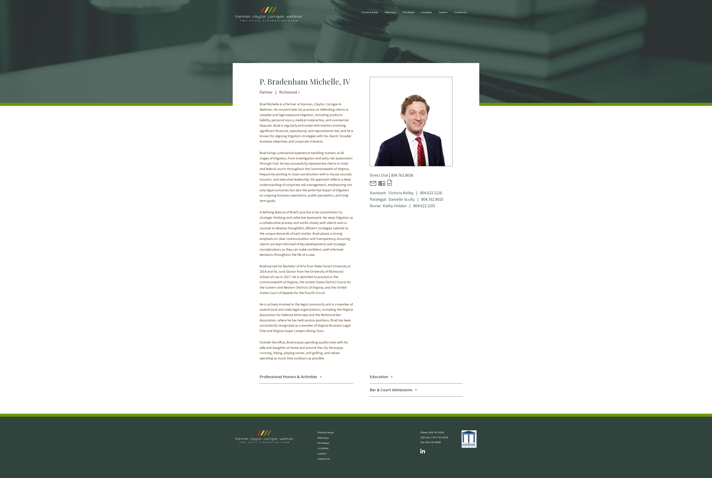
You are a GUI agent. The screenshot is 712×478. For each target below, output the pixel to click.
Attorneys (390, 12)
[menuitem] (370, 14)
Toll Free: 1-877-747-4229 (434, 437)
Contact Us (460, 12)
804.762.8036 (402, 175)
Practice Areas (370, 12)
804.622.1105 (424, 205)
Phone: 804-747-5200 (432, 432)
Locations (426, 12)
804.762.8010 (432, 199)
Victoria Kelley (400, 192)
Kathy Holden (395, 205)
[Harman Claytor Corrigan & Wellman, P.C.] (268, 14)
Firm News (408, 12)
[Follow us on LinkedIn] (422, 451)
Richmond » (289, 92)
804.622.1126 (431, 192)
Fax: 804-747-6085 (430, 442)
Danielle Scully (402, 199)
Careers (443, 12)
